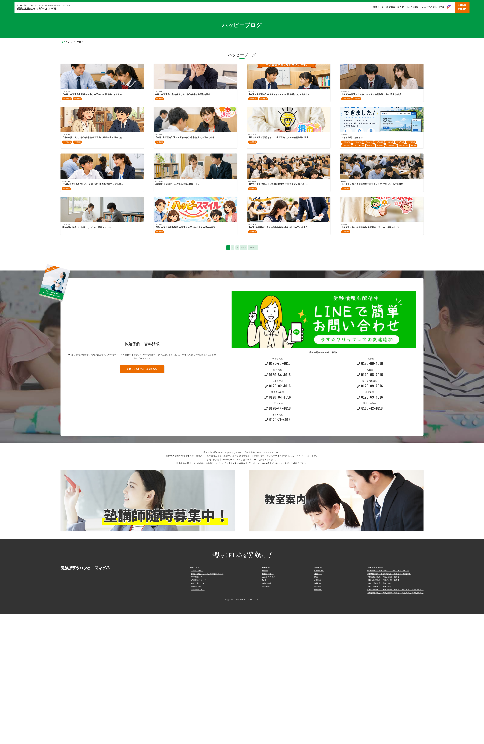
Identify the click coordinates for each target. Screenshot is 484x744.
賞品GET (318, 574)
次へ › (243, 247)
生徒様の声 (267, 583)
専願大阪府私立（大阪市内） (379, 586)
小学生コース (197, 571)
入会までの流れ (429, 7)
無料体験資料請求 (462, 7)
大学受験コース (198, 590)
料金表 (401, 7)
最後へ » (253, 247)
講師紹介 (266, 586)
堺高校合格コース (198, 580)
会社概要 (318, 590)
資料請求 (318, 583)
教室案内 (390, 7)
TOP (62, 42)
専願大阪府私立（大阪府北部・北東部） (384, 580)
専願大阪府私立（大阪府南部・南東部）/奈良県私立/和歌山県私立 (395, 593)
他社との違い (412, 7)
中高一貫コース (198, 583)
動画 (316, 577)
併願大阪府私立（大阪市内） (379, 583)
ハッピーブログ (320, 567)
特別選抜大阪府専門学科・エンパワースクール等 (388, 571)
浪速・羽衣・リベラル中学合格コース (207, 574)
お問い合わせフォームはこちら (142, 369)
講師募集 (318, 586)
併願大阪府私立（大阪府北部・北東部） (384, 577)
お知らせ (318, 580)
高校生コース (197, 586)
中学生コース (197, 577)
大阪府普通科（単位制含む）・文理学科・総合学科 (389, 574)
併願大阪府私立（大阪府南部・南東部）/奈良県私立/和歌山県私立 (395, 590)
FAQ (441, 7)
